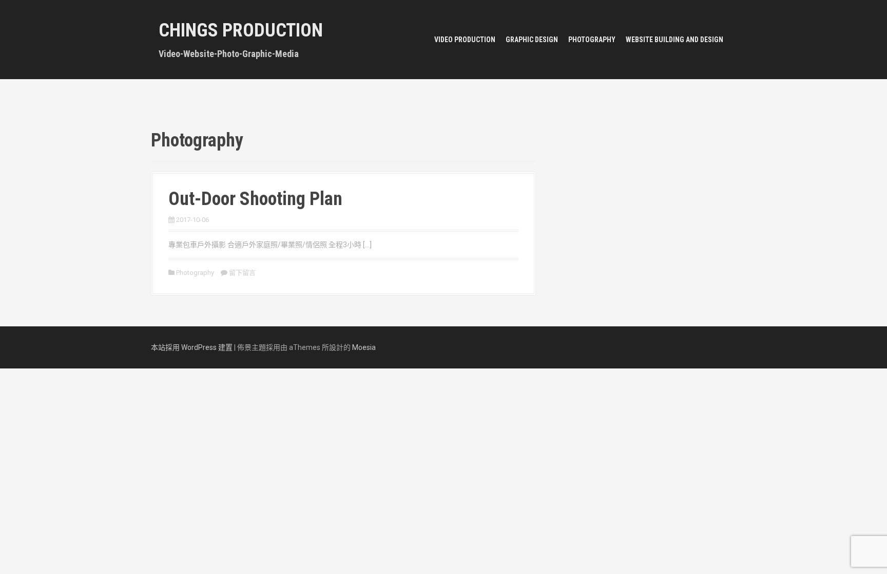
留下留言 (242, 272)
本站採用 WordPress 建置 (192, 347)
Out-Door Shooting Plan (255, 199)
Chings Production (241, 30)
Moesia (364, 347)
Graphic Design (532, 39)
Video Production (464, 39)
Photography (591, 39)
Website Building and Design (674, 39)
